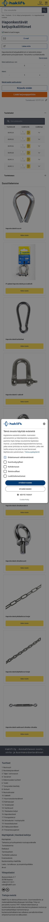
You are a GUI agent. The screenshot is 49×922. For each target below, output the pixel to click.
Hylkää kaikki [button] (25, 489)
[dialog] (24, 461)
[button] (24, 494)
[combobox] (44, 424)
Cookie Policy (24, 499)
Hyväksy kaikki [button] (25, 483)
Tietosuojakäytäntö (31, 452)
